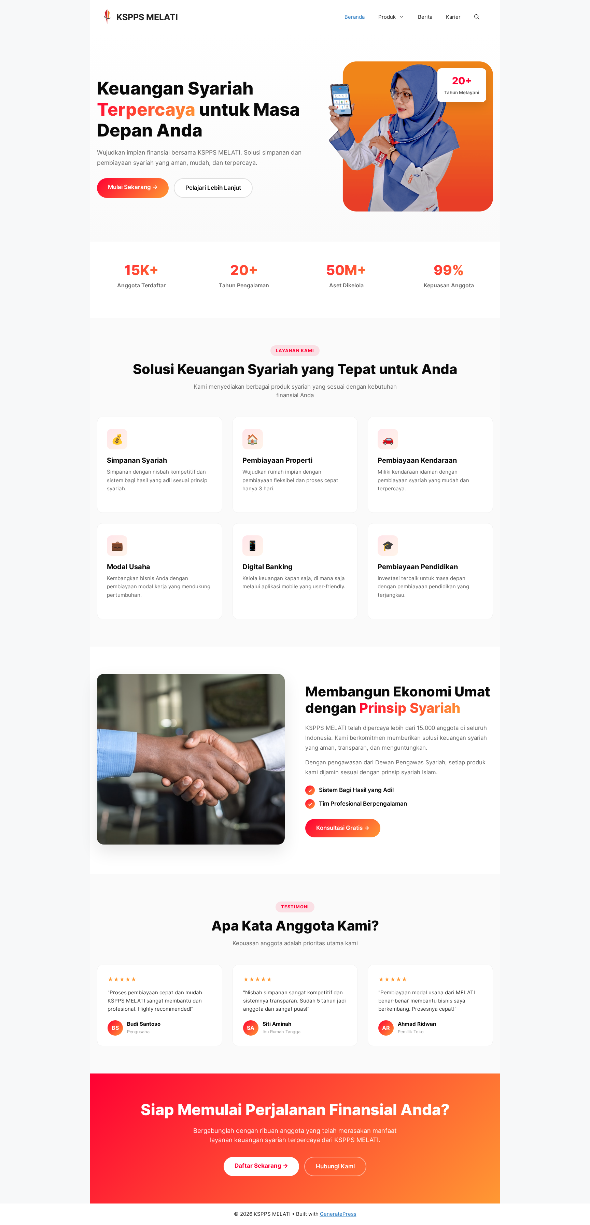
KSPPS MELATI (147, 17)
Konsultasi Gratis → (342, 827)
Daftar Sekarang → (261, 1165)
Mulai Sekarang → (133, 187)
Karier (453, 17)
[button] (476, 17)
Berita (425, 17)
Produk (387, 17)
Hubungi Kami (335, 1166)
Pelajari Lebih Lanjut (213, 187)
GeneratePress (338, 1214)
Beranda (355, 17)
